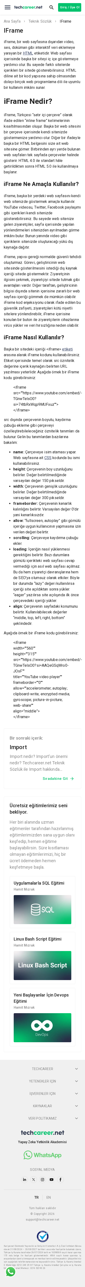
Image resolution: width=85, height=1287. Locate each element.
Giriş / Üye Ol (69, 7)
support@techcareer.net (43, 1219)
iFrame (66, 21)
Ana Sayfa (12, 21)
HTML (28, 53)
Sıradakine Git (55, 778)
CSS (47, 458)
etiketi (67, 349)
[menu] (7, 7)
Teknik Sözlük (40, 21)
